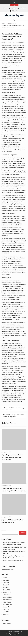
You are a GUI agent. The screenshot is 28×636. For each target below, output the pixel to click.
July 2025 (6, 609)
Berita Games (7, 623)
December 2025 (7, 597)
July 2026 (6, 580)
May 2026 (6, 585)
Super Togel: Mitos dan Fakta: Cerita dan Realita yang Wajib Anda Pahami (12, 457)
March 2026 (6, 590)
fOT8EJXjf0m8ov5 (19, 42)
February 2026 (7, 592)
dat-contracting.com (14, 15)
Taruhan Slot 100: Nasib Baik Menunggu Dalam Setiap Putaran (13, 408)
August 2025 (6, 607)
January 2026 (7, 594)
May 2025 (6, 614)
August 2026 (6, 577)
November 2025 (7, 599)
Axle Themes (18, 634)
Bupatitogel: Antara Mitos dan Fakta (13, 560)
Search (3, 530)
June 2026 (6, 582)
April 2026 (6, 587)
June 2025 (6, 612)
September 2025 (8, 604)
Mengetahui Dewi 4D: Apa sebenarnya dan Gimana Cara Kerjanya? (13, 415)
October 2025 (7, 602)
